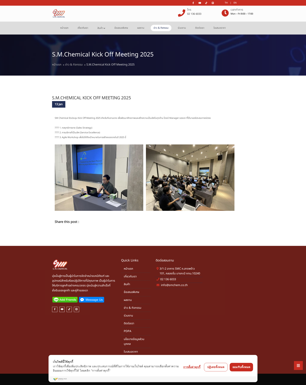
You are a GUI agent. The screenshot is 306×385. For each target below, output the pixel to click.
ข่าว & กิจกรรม (161, 28)
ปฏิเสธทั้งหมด (215, 367)
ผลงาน (140, 28)
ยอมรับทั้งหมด (241, 367)
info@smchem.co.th (174, 285)
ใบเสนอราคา (220, 28)
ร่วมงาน (182, 28)
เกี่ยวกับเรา (83, 28)
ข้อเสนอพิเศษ (121, 28)
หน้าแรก (64, 28)
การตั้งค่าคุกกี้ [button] (191, 367)
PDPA (127, 331)
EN (235, 3)
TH (226, 3)
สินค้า (100, 28)
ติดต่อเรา (199, 28)
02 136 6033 (194, 14)
